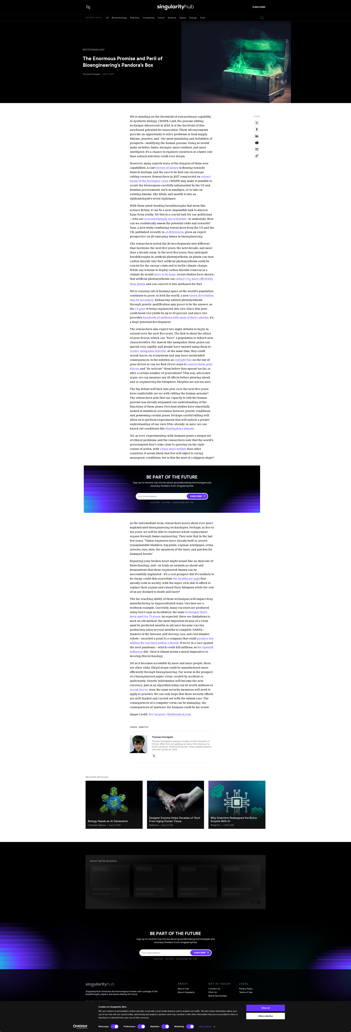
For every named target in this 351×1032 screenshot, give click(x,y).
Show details (205, 1026)
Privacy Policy (246, 988)
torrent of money (167, 167)
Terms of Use (245, 992)
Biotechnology (119, 17)
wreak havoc (139, 689)
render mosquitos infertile (148, 351)
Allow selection (265, 1016)
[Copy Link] (257, 156)
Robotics (134, 17)
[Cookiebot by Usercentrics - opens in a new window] (80, 1027)
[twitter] (154, 756)
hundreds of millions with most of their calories (175, 317)
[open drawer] (88, 7)
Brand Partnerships (217, 995)
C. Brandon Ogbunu (97, 825)
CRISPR (133, 727)
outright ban (183, 359)
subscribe (258, 7)
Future (161, 17)
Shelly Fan (153, 825)
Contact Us (214, 988)
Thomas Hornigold (91, 74)
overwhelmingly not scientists (165, 219)
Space (182, 17)
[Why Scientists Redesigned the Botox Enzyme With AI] (236, 805)
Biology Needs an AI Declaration (108, 821)
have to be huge (165, 274)
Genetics (143, 727)
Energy (193, 17)
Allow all (265, 1008)
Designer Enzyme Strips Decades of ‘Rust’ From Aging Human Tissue (174, 819)
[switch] (141, 1026)
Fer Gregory (157, 714)
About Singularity (186, 992)
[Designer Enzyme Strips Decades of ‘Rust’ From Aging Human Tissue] (175, 805)
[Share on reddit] (257, 142)
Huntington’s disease (179, 428)
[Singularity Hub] (175, 7)
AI (107, 17)
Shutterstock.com (179, 714)
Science (172, 17)
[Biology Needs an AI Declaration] (114, 805)
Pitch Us (212, 992)
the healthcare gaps (186, 578)
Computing (148, 17)
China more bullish (172, 449)
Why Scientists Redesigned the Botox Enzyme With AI (234, 819)
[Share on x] (257, 123)
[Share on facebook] (257, 129)
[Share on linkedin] (257, 136)
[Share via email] (257, 149)
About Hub (183, 988)
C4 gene (140, 308)
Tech (202, 17)
